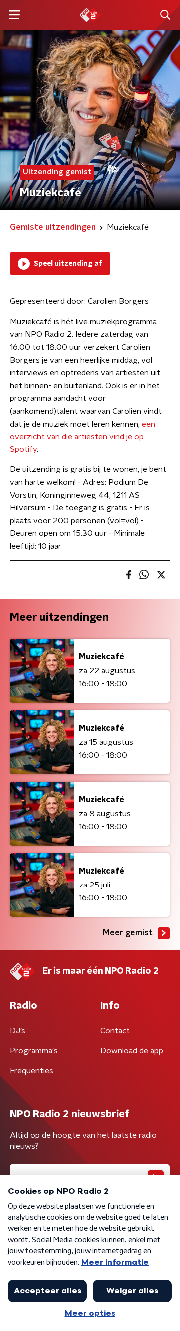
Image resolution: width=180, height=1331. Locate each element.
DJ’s (18, 1031)
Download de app (132, 1051)
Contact (115, 1031)
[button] (14, 15)
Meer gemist (128, 933)
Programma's (34, 1051)
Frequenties (32, 1071)
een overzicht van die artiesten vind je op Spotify (83, 436)
